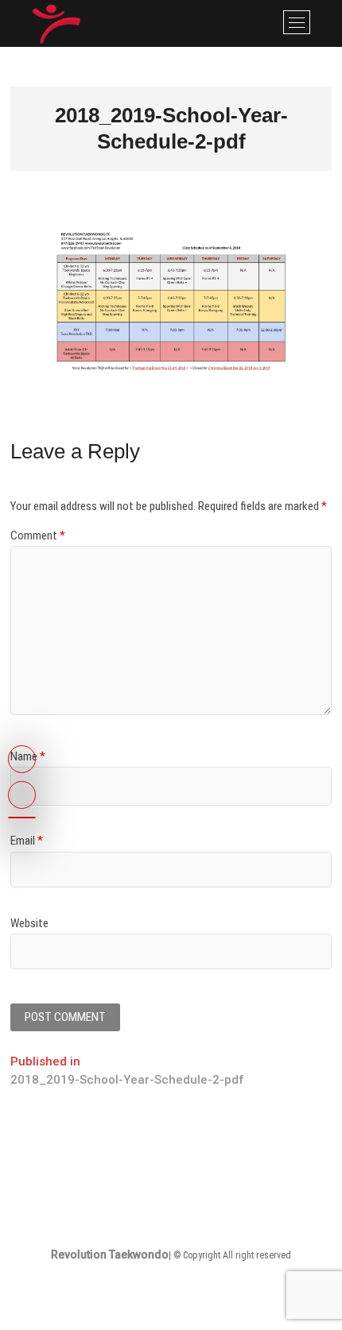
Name (27, 756)
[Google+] (22, 817)
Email (26, 840)
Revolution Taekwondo (110, 1254)
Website (29, 923)
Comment (37, 535)
